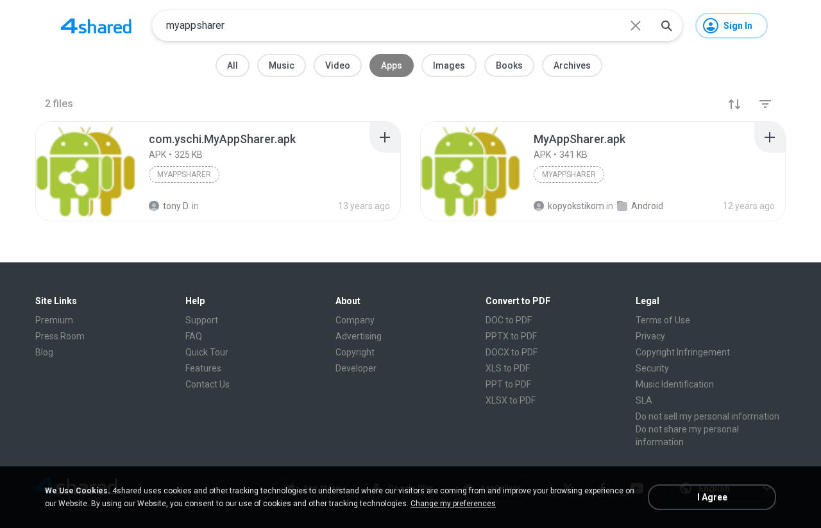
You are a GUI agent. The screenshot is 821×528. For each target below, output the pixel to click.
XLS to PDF (508, 368)
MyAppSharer (184, 174)
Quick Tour (206, 352)
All (232, 65)
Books (509, 65)
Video (337, 65)
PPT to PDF (508, 384)
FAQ (193, 336)
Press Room (60, 336)
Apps (391, 65)
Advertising (358, 336)
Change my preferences (453, 503)
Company (355, 320)
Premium (54, 320)
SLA (644, 400)
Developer (356, 368)
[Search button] (666, 25)
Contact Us (207, 384)
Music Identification (675, 384)
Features (203, 368)
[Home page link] (96, 25)
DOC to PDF (509, 320)
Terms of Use (663, 320)
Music (281, 65)
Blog (44, 352)
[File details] (86, 171)
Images (449, 65)
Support (201, 320)
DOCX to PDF (511, 352)
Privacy (650, 336)
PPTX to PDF (511, 336)
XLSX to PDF (511, 400)
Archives (572, 65)
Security (652, 368)
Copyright (355, 352)
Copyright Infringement (683, 352)
